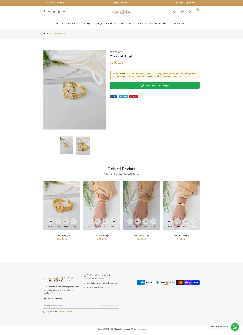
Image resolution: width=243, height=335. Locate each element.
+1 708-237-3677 (95, 287)
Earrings (98, 23)
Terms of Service (65, 311)
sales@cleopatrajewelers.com (102, 283)
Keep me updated (109, 305)
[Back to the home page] (44, 34)
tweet (124, 96)
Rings (87, 23)
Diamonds (160, 23)
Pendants (111, 23)
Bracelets (73, 23)
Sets (58, 23)
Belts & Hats (144, 23)
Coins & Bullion (177, 23)
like (114, 96)
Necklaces (126, 23)
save (135, 96)
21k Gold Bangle (62, 235)
